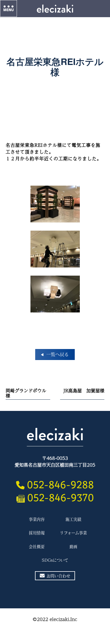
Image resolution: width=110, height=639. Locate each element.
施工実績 (73, 519)
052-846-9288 (60, 483)
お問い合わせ (58, 576)
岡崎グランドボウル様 (26, 393)
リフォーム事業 (73, 533)
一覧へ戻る (57, 354)
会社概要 (37, 546)
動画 (73, 546)
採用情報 (37, 533)
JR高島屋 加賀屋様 (83, 390)
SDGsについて (55, 560)
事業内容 (37, 519)
